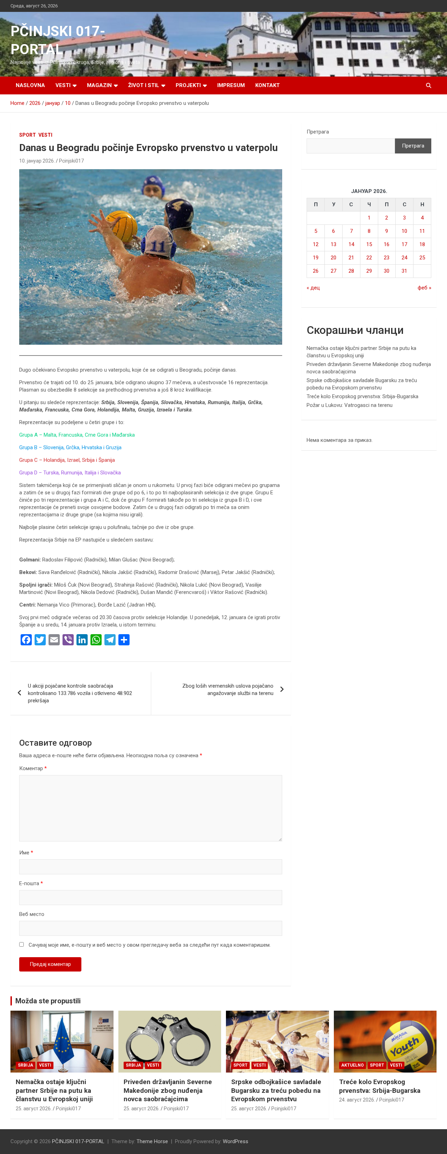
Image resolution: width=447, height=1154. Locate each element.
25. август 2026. (34, 1108)
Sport (27, 135)
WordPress (235, 1141)
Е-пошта (31, 883)
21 (351, 258)
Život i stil (143, 85)
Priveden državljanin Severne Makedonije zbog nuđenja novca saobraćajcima (168, 1090)
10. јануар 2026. (37, 161)
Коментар (33, 768)
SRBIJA (25, 1065)
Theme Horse (152, 1141)
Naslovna (30, 85)
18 (422, 244)
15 (369, 244)
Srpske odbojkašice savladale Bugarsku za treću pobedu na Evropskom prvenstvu (276, 1090)
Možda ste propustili (48, 1001)
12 (315, 244)
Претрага (318, 132)
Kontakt (267, 85)
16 (386, 244)
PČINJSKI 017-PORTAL (78, 1141)
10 (404, 231)
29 (369, 271)
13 (333, 244)
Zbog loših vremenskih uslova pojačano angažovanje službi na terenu (227, 689)
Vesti (63, 85)
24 (404, 258)
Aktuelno (352, 1065)
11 (422, 231)
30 (386, 271)
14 (351, 244)
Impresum (231, 85)
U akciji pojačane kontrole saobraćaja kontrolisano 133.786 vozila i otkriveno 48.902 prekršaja (80, 693)
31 (404, 271)
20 (333, 258)
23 (386, 258)
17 (404, 244)
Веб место (31, 914)
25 (422, 258)
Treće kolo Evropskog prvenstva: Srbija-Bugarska (362, 396)
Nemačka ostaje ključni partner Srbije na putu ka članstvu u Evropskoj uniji (54, 1090)
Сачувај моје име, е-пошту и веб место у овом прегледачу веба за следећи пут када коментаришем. (150, 945)
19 (315, 258)
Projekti (188, 85)
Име (26, 853)
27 (333, 271)
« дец (313, 288)
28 (351, 271)
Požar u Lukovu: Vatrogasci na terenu (350, 405)
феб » (424, 288)
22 (369, 258)
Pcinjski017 (71, 161)
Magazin (99, 85)
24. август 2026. (357, 1100)
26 (315, 271)
